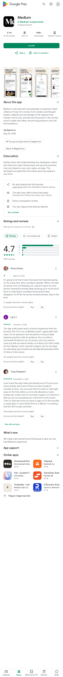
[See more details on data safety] (13, 212)
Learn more (17, 187)
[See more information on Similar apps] (57, 455)
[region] (31, 34)
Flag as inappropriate (17, 495)
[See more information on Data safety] (57, 156)
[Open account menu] (58, 4)
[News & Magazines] (15, 148)
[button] (27, 36)
